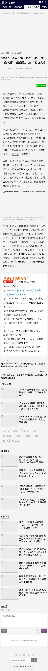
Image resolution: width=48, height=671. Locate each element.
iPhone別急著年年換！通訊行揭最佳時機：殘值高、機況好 (33, 392)
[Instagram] (19, 655)
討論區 (4, 605)
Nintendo (16, 441)
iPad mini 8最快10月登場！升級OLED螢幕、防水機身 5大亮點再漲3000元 (33, 406)
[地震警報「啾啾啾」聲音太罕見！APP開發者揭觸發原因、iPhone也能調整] (9, 540)
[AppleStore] (32, 655)
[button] (42, 2)
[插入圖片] (38, 631)
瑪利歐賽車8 (7, 436)
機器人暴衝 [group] (39, 13)
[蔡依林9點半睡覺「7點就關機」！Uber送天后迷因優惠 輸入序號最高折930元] (9, 553)
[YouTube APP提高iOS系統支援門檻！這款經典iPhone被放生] (9, 594)
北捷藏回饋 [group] (7, 13)
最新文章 (7, 7)
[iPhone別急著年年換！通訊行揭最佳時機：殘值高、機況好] (9, 393)
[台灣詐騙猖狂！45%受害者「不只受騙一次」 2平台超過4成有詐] (9, 567)
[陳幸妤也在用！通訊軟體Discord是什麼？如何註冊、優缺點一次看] (9, 526)
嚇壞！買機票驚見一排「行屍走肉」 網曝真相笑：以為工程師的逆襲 (32, 579)
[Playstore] (28, 655)
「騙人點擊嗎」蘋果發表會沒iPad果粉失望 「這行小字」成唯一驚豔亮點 (32, 489)
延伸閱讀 (5, 451)
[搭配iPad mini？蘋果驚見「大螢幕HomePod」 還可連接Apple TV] (9, 474)
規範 (4, 630)
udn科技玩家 (5, 53)
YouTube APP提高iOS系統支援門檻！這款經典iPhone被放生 (33, 592)
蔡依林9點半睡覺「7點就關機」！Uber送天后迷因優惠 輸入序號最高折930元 (33, 552)
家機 (36, 436)
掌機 (34, 431)
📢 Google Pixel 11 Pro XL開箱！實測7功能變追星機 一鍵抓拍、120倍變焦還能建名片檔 (23, 302)
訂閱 (34, 660)
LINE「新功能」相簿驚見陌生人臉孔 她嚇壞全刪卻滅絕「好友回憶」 (32, 502)
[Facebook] (15, 655)
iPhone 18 (6, 383)
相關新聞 (5, 516)
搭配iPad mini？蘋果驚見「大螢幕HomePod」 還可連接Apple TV (32, 473)
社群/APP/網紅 (32, 7)
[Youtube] (39, 2)
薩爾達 (15, 431)
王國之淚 (25, 431)
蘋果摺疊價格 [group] (23, 13)
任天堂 (5, 441)
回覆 (44, 630)
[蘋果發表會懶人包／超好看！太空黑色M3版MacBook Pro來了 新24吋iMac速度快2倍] (9, 461)
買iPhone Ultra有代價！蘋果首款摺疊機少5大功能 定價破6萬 (32, 419)
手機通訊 (18, 7)
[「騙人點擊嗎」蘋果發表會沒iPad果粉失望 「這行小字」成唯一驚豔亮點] (9, 490)
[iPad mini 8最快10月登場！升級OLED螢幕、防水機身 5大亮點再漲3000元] (9, 407)
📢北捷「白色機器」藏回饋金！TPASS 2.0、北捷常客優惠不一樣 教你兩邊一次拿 (23, 322)
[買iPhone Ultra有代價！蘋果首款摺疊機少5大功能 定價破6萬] (9, 420)
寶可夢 (27, 436)
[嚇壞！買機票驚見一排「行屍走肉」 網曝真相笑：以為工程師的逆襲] (9, 580)
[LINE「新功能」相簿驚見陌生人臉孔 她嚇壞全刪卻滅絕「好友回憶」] (9, 503)
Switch (6, 431)
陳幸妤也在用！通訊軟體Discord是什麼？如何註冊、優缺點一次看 (31, 525)
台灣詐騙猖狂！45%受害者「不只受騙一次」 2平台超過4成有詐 (32, 565)
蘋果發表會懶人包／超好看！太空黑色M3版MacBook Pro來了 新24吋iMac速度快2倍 (32, 459)
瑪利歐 (18, 436)
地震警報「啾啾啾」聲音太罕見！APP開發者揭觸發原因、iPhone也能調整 (32, 538)
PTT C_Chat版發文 (23, 129)
